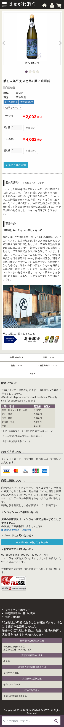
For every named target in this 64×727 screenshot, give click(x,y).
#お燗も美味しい (13, 107)
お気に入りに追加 (16, 164)
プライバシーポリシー (17, 609)
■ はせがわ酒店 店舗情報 (16, 529)
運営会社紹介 (12, 616)
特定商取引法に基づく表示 (20, 613)
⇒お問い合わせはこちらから (32, 542)
